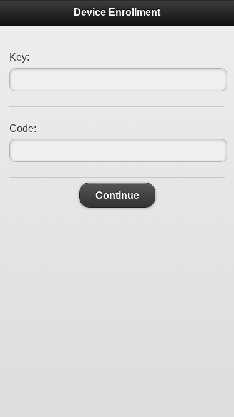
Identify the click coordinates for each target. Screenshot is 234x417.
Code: (22, 128)
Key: (19, 57)
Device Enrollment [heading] (117, 12)
